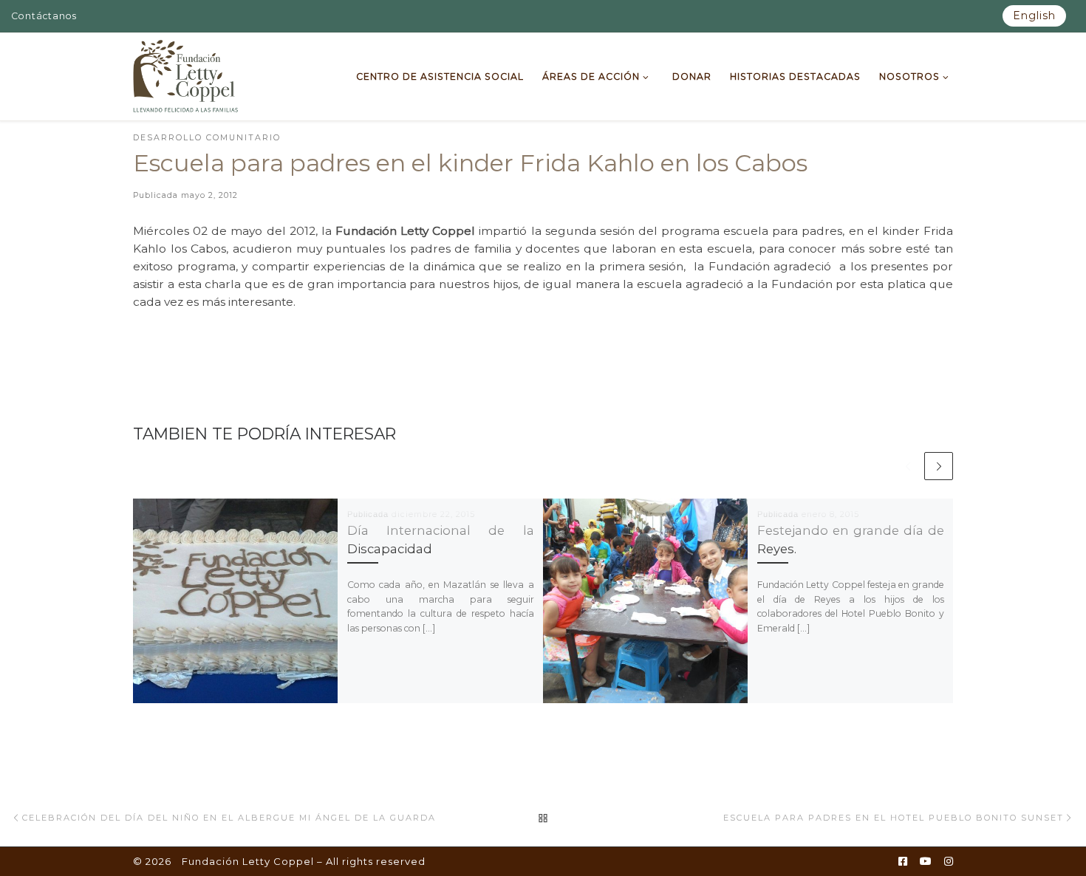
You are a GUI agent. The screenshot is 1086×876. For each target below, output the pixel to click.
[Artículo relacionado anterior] (907, 466)
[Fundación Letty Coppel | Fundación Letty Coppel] (186, 75)
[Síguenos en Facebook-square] (902, 862)
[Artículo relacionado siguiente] (938, 466)
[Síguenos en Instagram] (948, 862)
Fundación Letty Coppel (248, 861)
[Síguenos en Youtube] (926, 862)
